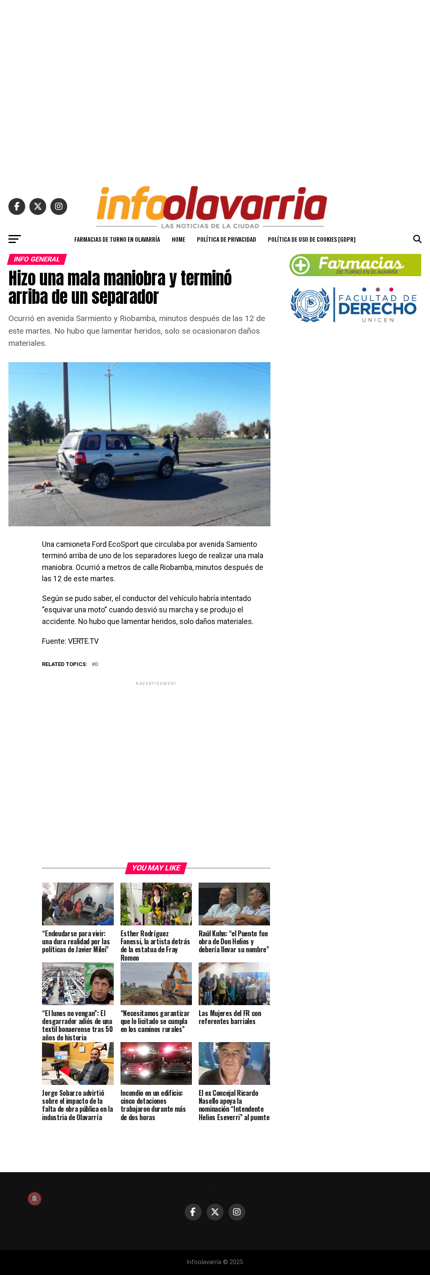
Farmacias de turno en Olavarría (117, 239)
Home (178, 239)
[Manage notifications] (34, 1198)
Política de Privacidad (226, 239)
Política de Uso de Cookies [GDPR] (312, 239)
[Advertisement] (215, 89)
